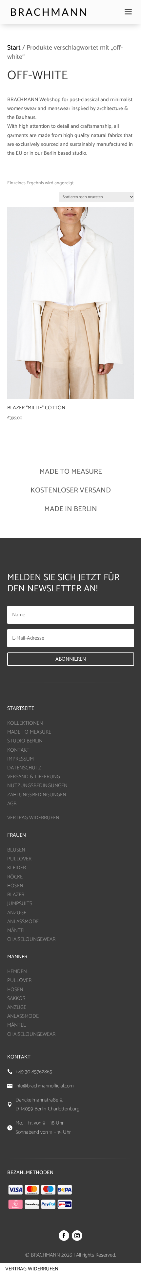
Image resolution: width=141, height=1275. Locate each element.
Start (14, 47)
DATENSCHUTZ (24, 767)
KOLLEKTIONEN (25, 723)
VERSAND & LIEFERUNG (33, 776)
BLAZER (15, 894)
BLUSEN (16, 850)
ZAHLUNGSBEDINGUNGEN (36, 794)
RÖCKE (15, 877)
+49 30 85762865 (33, 1071)
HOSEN (15, 885)
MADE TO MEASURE (29, 732)
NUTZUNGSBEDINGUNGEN (37, 785)
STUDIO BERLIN (25, 741)
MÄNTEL (16, 930)
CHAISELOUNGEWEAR (31, 939)
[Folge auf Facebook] (64, 1235)
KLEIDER (16, 867)
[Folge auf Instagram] (77, 1235)
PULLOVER (19, 858)
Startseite (20, 708)
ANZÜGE (16, 912)
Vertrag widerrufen (31, 1268)
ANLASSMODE (23, 921)
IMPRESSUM (20, 759)
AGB (11, 803)
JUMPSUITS (19, 903)
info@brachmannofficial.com (44, 1085)
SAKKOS (16, 998)
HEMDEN (17, 971)
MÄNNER (17, 956)
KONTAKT (18, 750)
